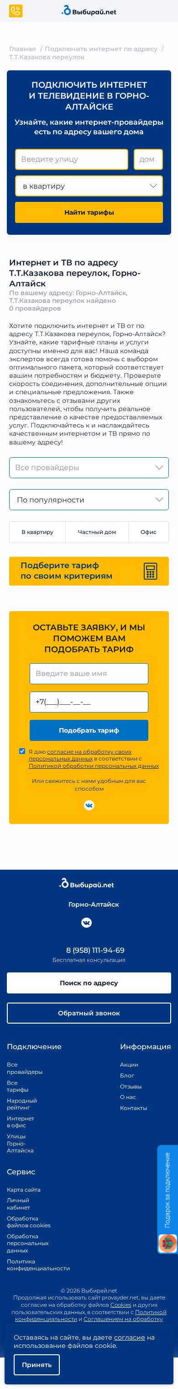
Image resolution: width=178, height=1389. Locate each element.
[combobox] (71, 159)
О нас (128, 1096)
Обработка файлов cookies (29, 1222)
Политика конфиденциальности (29, 1265)
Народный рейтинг (21, 1104)
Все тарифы (17, 1086)
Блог (127, 1075)
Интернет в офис (20, 1122)
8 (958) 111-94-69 (94, 950)
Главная (22, 49)
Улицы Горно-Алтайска (20, 1143)
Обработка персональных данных (27, 1243)
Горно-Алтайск (93, 904)
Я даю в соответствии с (94, 758)
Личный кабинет (18, 1204)
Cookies (120, 1304)
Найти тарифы (89, 212)
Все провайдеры (21, 1068)
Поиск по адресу (89, 983)
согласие (129, 1337)
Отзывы (130, 1086)
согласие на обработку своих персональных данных (80, 755)
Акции (129, 1064)
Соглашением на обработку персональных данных (110, 1322)
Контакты (130, 1107)
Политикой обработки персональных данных (94, 765)
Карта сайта (24, 1189)
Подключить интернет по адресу (101, 49)
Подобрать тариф (89, 730)
